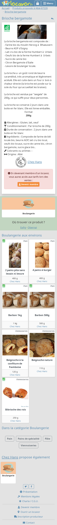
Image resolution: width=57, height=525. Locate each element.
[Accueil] (17, 3)
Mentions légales (30, 496)
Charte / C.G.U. (30, 501)
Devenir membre (29, 184)
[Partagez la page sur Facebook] (31, 486)
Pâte (47, 438)
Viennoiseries (28, 445)
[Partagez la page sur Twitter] (25, 486)
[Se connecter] (37, 3)
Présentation (30, 491)
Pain (9, 438)
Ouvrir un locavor (30, 512)
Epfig (23, 227)
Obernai (32, 227)
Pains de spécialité (28, 438)
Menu (49, 3)
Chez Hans (15, 281)
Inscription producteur (30, 516)
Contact (30, 522)
